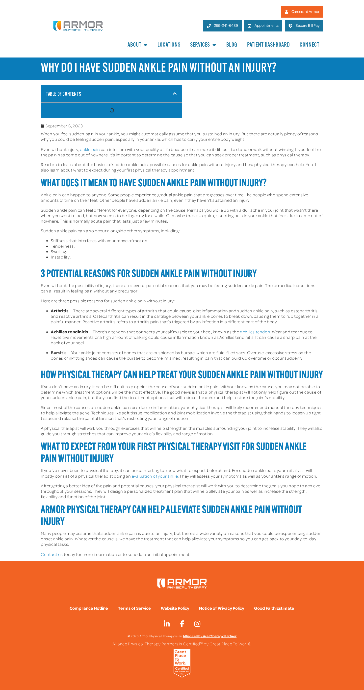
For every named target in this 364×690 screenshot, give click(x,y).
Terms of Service (134, 608)
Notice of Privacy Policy (221, 608)
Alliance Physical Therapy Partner (209, 636)
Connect (309, 45)
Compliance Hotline (89, 608)
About (134, 45)
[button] (175, 93)
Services (200, 45)
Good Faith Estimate (274, 608)
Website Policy (175, 608)
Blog (231, 45)
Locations (168, 45)
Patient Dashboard (268, 45)
